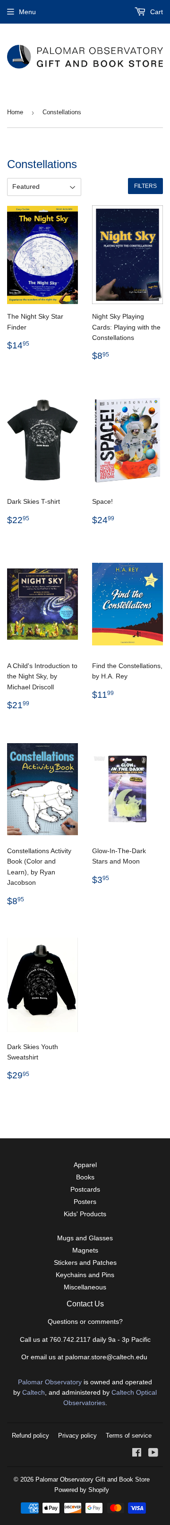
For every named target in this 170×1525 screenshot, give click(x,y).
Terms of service (129, 1435)
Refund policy (30, 1435)
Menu (27, 12)
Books (85, 1177)
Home (15, 112)
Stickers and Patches (85, 1262)
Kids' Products (85, 1214)
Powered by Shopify (81, 1489)
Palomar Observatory (50, 1382)
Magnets (85, 1250)
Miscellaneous (85, 1287)
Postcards (85, 1189)
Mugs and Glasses (85, 1238)
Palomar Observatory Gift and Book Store (92, 1479)
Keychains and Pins (85, 1275)
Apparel (85, 1165)
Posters (85, 1201)
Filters (145, 186)
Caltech (33, 1392)
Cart (155, 12)
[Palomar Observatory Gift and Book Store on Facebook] (137, 1453)
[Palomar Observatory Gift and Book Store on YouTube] (153, 1453)
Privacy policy (77, 1435)
